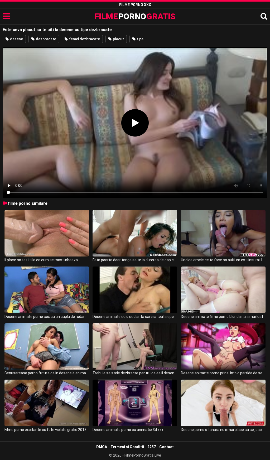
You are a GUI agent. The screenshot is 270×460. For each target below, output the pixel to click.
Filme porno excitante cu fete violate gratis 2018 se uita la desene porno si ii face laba (46, 430)
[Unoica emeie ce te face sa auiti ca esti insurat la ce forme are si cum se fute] (223, 233)
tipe (139, 39)
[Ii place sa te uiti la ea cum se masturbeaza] (46, 233)
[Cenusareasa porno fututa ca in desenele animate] (46, 346)
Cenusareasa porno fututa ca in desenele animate (46, 373)
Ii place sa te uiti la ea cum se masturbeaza (41, 260)
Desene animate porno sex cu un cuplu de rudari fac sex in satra (46, 316)
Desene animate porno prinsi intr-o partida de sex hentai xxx (223, 373)
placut (118, 39)
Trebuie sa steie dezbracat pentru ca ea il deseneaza (135, 373)
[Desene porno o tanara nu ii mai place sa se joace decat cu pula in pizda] (223, 403)
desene (16, 39)
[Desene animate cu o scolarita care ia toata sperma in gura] (135, 290)
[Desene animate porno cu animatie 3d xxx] (135, 403)
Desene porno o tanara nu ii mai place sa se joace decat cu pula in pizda (223, 430)
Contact (166, 447)
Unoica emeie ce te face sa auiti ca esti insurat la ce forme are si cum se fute (223, 260)
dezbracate (45, 39)
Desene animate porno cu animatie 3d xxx (128, 430)
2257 (151, 447)
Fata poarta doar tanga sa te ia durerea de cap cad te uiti (135, 260)
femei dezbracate (84, 39)
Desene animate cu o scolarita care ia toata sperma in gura (135, 316)
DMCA (101, 447)
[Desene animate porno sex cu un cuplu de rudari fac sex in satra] (46, 290)
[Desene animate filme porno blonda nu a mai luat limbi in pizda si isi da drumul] (223, 290)
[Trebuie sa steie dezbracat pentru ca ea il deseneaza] (135, 346)
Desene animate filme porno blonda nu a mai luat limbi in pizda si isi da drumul (223, 316)
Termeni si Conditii (127, 447)
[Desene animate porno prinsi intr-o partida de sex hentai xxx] (223, 346)
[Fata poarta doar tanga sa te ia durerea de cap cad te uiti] (135, 233)
